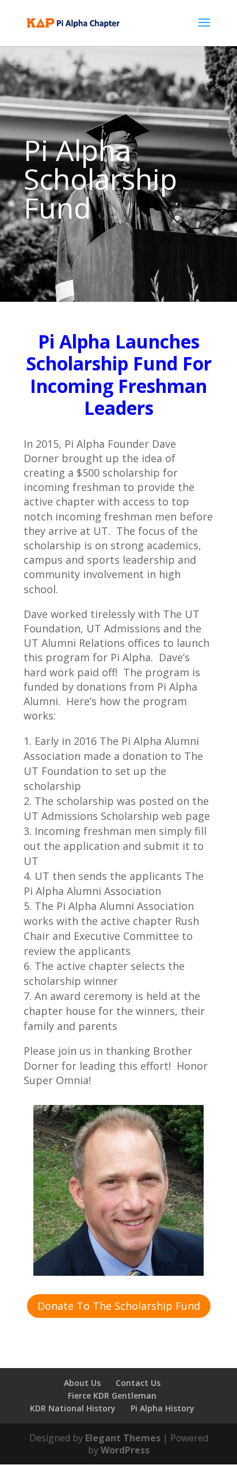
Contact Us (138, 1382)
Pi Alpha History (162, 1408)
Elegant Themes (122, 1438)
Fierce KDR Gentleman (112, 1395)
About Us (82, 1382)
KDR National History (73, 1408)
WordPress (125, 1450)
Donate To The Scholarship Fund (118, 1306)
